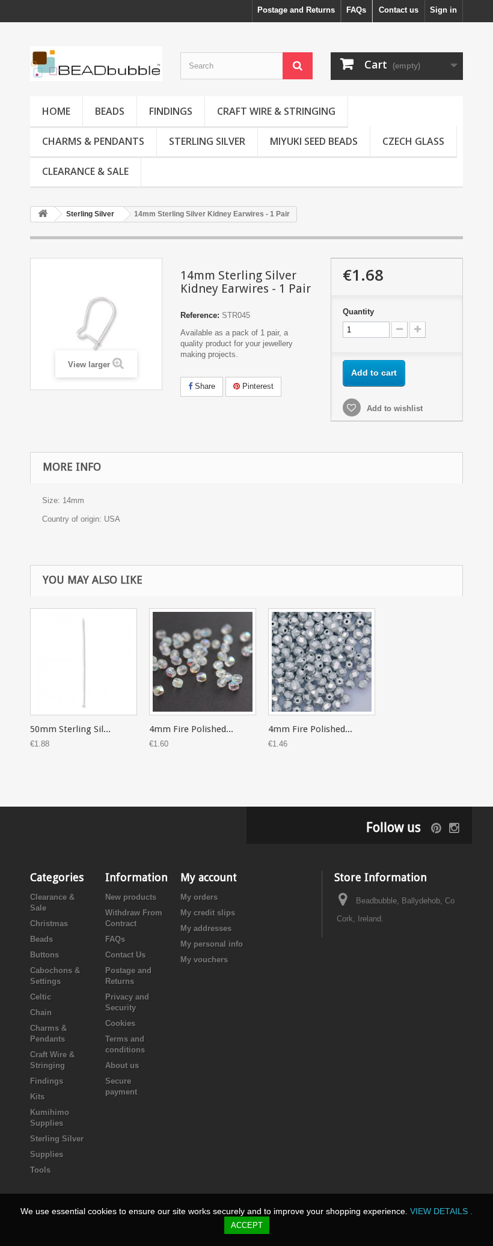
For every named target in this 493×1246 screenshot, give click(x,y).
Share (203, 386)
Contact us (398, 9)
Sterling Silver (207, 141)
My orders (199, 897)
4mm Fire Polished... (191, 729)
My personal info (211, 943)
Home (56, 111)
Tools (40, 1169)
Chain (41, 1012)
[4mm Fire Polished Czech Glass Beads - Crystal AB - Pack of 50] (202, 661)
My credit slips (207, 912)
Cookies (120, 1023)
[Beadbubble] (96, 63)
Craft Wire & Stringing (276, 111)
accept (247, 1225)
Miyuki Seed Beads (314, 141)
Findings (170, 111)
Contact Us (125, 954)
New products (130, 897)
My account (208, 877)
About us (122, 1065)
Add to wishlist (393, 408)
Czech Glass (413, 141)
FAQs (356, 9)
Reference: (199, 315)
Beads (109, 111)
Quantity (358, 311)
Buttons (44, 954)
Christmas (49, 923)
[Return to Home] (42, 214)
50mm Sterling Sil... (70, 729)
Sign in (443, 9)
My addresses (205, 928)
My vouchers (204, 959)
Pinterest (257, 386)
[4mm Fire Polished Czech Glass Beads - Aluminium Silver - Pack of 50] (321, 661)
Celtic (40, 996)
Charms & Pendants (93, 141)
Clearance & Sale (85, 171)
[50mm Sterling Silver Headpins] (83, 661)
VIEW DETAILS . (441, 1211)
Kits (37, 1096)
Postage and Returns (296, 9)
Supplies (46, 1154)
